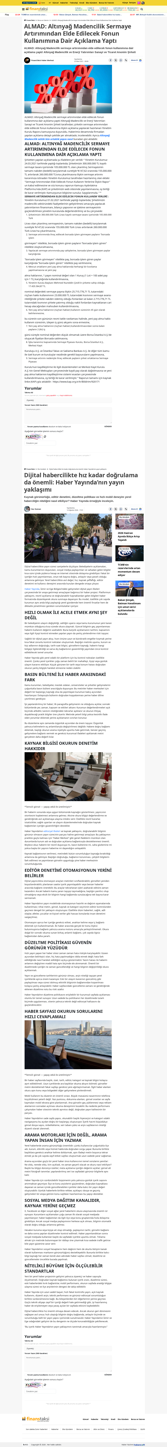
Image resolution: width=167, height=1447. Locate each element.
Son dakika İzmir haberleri (37, 1429)
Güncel (55, 3)
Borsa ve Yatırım (106, 3)
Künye (125, 3)
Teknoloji (74, 3)
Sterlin (103, 8)
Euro (90, 8)
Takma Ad (29, 392)
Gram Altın (133, 8)
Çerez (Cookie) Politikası (127, 1429)
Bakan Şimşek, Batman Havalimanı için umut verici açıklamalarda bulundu (129, 607)
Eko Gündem (91, 3)
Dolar (78, 8)
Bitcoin (120, 8)
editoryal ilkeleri (52, 831)
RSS (26, 1444)
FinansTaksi (30, 20)
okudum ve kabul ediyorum (49, 426)
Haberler (64, 3)
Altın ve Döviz (99, 1429)
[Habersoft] (139, 1444)
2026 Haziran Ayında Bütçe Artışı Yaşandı (129, 536)
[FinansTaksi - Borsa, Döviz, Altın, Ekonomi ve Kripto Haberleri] (35, 1419)
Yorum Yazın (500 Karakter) (36, 405)
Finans (111, 1429)
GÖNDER (108, 426)
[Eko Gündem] (129, 521)
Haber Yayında (32, 588)
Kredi (81, 3)
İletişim (132, 3)
